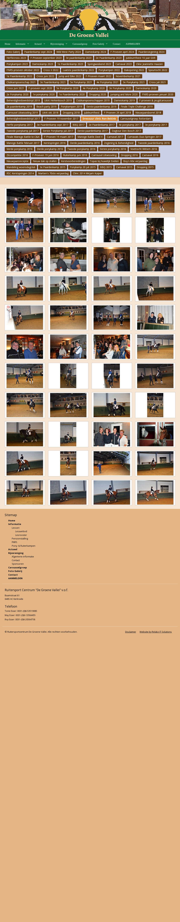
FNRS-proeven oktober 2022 (23, 70)
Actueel (38, 44)
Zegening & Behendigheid (118, 143)
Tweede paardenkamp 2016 (154, 143)
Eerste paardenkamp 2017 (92, 130)
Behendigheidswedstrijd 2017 (23, 118)
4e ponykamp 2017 (130, 124)
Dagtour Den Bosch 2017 (126, 130)
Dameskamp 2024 (95, 51)
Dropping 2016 (129, 155)
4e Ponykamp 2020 (94, 88)
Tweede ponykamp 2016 (81, 149)
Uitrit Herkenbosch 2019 (58, 100)
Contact (116, 44)
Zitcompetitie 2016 (17, 155)
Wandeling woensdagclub (21, 167)
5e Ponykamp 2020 (67, 88)
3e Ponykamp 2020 (120, 88)
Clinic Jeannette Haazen (149, 64)
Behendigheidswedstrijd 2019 (23, 100)
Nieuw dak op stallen (45, 161)
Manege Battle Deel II (90, 136)
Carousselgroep (80, 44)
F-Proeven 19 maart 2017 (58, 136)
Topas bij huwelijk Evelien (104, 161)
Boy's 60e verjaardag (135, 161)
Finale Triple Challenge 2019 (137, 106)
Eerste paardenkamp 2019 (101, 106)
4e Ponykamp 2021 (107, 82)
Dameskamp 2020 (146, 88)
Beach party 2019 (46, 106)
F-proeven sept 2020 (40, 88)
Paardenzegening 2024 (151, 51)
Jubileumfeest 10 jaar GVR (140, 58)
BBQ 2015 (106, 167)
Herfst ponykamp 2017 (20, 124)
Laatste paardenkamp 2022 (78, 70)
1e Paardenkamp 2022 (19, 76)
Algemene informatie (23, 556)
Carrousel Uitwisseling (104, 155)
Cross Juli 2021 (157, 82)
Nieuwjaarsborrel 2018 (148, 112)
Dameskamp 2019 (124, 100)
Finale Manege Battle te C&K (23, 136)
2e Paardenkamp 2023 (108, 58)
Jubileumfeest (91, 112)
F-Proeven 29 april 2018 (117, 112)
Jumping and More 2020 (124, 94)
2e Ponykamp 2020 (17, 94)
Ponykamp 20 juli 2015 (83, 167)
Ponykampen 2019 (71, 106)
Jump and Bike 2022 (70, 76)
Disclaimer (130, 631)
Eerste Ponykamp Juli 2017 (58, 130)
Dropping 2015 (145, 167)
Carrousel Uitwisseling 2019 (22, 112)
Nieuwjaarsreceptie (17, 161)
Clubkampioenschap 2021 (21, 82)
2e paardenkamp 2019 (19, 106)
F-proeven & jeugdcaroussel (155, 100)
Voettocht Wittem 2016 (143, 149)
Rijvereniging (57, 44)
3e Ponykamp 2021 (134, 82)
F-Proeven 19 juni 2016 (45, 155)
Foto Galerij (98, 44)
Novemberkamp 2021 (128, 76)
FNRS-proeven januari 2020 (157, 94)
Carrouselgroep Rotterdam (135, 118)
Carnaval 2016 (150, 155)
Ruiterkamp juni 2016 (75, 155)
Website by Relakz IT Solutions (156, 631)
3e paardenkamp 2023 (78, 58)
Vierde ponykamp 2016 (20, 149)
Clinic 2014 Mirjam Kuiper (87, 173)
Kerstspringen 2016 (55, 143)
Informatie (20, 44)
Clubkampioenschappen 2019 (93, 100)
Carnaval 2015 (124, 167)
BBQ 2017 (78, 124)
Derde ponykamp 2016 (50, 149)
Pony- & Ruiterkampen (23, 545)
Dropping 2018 (71, 112)
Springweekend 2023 (99, 64)
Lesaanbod (21, 531)
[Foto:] (25, 201)
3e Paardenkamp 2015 (52, 167)
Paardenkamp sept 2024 (38, 51)
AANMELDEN (133, 44)
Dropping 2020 (97, 94)
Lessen (16, 527)
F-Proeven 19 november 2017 (61, 118)
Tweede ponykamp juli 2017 (22, 130)
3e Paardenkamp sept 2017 (52, 124)
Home (7, 44)
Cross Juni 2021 (15, 88)
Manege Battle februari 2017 (23, 143)
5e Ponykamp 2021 (81, 82)
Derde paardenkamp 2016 (85, 143)
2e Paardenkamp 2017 (101, 124)
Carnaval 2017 (115, 136)
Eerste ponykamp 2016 (113, 149)
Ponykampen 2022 (109, 70)
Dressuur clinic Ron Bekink (99, 118)
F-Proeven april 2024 (122, 51)
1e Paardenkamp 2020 (72, 94)
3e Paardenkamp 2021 (53, 82)
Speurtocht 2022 (157, 70)
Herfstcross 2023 (16, 58)
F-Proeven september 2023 (46, 58)
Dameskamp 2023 (42, 64)
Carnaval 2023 (123, 64)
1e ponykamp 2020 (44, 94)
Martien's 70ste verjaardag (53, 173)
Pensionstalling (20, 538)
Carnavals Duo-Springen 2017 (144, 136)
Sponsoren (18, 563)
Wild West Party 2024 (68, 51)
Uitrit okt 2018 (50, 112)
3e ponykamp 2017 (156, 124)
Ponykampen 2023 (17, 64)
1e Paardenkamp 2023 (70, 64)
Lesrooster (21, 535)
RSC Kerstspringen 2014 (20, 173)
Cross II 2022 (50, 70)
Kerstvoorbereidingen (73, 161)
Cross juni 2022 (45, 76)
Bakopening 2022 (134, 70)
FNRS (14, 542)
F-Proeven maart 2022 (98, 76)
